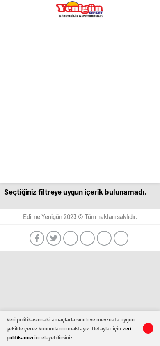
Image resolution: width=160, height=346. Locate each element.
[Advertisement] (80, 103)
